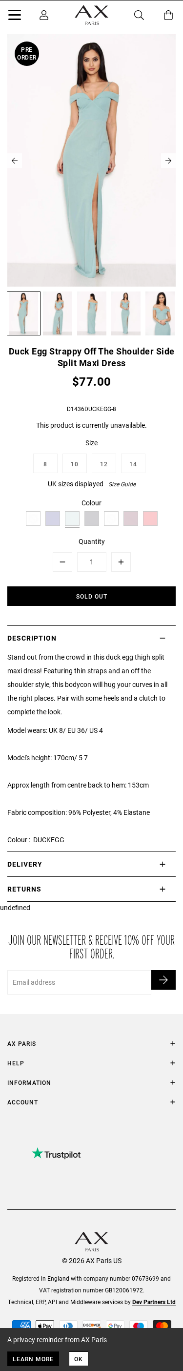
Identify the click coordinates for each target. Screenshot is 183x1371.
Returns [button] (24, 888)
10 (75, 464)
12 (104, 464)
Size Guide (122, 484)
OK (78, 1359)
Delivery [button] (24, 864)
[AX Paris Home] (91, 15)
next (168, 160)
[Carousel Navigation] (91, 160)
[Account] (44, 15)
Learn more (33, 1359)
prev (14, 160)
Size (91, 442)
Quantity (92, 541)
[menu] (14, 16)
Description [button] (32, 638)
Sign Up (163, 980)
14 (133, 464)
